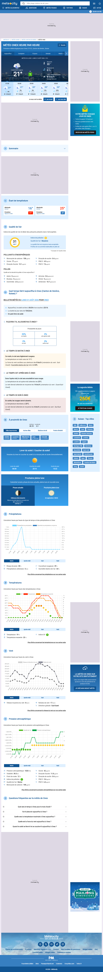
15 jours (34, 53)
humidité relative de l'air (20, 365)
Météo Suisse (16, 39)
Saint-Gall (86, 450)
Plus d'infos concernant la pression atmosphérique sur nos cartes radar (44, 790)
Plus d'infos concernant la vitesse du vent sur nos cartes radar (46, 710)
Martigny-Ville (78, 446)
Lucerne (76, 442)
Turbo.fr (79, 963)
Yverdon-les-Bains (89, 462)
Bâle (75, 425)
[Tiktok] (57, 945)
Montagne (33, 8)
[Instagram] (62, 945)
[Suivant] (66, 54)
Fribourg (90, 429)
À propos (28, 949)
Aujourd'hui (7, 53)
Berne (90, 425)
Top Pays (69, 8)
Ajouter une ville (97, 11)
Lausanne (77, 437)
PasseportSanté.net (47, 963)
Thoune (90, 458)
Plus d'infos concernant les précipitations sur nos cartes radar (47, 574)
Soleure (76, 458)
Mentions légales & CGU (42, 949)
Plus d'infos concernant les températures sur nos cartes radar (47, 642)
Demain (48, 53)
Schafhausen (88, 454)
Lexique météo (37, 952)
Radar (84, 8)
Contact (56, 949)
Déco (37, 963)
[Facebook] (40, 945)
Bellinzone (82, 425)
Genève (76, 433)
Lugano (84, 442)
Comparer (21, 53)
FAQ (96, 949)
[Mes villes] (100, 4)
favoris (63, 45)
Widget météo (87, 949)
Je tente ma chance (85, 408)
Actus (99, 8)
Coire (82, 429)
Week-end (62, 53)
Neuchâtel (77, 450)
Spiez (83, 458)
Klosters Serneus (86, 433)
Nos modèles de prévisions (70, 949)
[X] (45, 945)
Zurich (82, 466)
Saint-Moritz (77, 454)
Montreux (88, 446)
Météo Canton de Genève (29, 39)
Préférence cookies (64, 952)
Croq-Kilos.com (69, 963)
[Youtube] (51, 945)
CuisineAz (59, 963)
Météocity (6, 39)
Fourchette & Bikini (27, 963)
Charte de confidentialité (14, 949)
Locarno (85, 437)
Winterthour (77, 462)
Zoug (75, 466)
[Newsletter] (94, 4)
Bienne (76, 429)
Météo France (51, 8)
